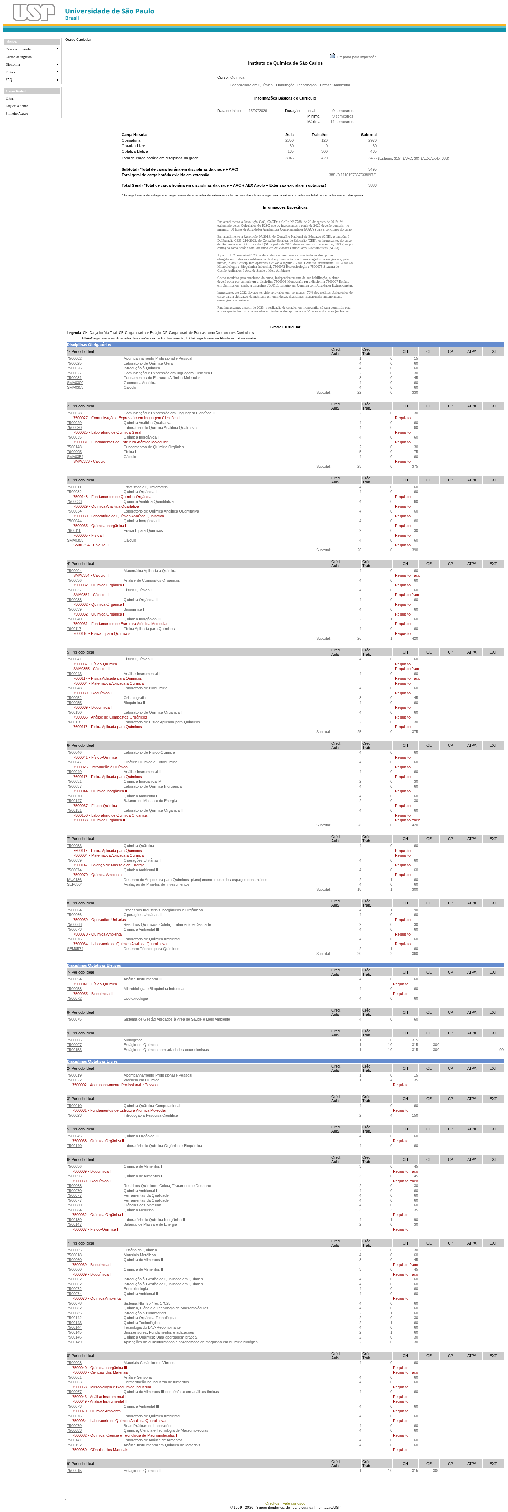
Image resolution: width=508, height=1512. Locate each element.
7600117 (74, 629)
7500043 (74, 674)
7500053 (74, 846)
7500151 (74, 810)
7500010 (74, 1106)
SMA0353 (75, 387)
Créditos (272, 1503)
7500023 (74, 1115)
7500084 (74, 1210)
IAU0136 (74, 879)
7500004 (74, 571)
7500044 (74, 521)
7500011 (74, 487)
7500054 (74, 979)
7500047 (74, 762)
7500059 (74, 860)
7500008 (74, 1363)
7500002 (74, 358)
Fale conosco (294, 1503)
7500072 (74, 998)
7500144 (74, 1327)
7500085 (74, 1313)
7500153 (74, 1050)
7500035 (74, 437)
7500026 (74, 368)
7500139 (74, 1220)
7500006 (74, 1040)
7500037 (74, 590)
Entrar (10, 98)
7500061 (74, 1377)
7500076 (74, 939)
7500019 (74, 1075)
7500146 (74, 1337)
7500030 (74, 427)
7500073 (74, 929)
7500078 (74, 1303)
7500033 (74, 501)
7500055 (74, 703)
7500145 (74, 1332)
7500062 (74, 1279)
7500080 (74, 1205)
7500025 (74, 363)
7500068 (74, 924)
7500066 (74, 915)
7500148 (74, 447)
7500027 (74, 373)
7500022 (74, 1080)
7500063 (74, 1382)
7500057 (74, 786)
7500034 (74, 511)
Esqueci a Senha (17, 106)
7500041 (74, 659)
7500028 (74, 413)
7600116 (74, 530)
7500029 (74, 423)
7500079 (74, 1426)
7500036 (74, 580)
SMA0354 (75, 456)
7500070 (74, 796)
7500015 (74, 1470)
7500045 (74, 1136)
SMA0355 (75, 540)
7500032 (74, 492)
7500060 (74, 1260)
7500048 (74, 688)
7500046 (74, 752)
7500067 (74, 1392)
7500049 (74, 772)
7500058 (74, 989)
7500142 (74, 1318)
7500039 (74, 609)
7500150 (74, 712)
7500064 (74, 910)
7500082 (74, 1308)
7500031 (74, 378)
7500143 (74, 1323)
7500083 (74, 1430)
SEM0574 (75, 949)
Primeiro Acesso (17, 113)
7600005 (74, 452)
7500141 (74, 1440)
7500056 (74, 1166)
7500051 (74, 781)
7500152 (74, 1445)
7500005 (74, 1250)
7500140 (74, 1146)
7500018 (74, 1255)
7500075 (74, 1019)
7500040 (74, 619)
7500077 (74, 1195)
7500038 (74, 600)
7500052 (74, 698)
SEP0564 (75, 884)
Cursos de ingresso (19, 57)
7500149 (74, 1342)
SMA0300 (75, 383)
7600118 (74, 722)
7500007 (74, 1045)
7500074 (74, 870)
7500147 (74, 801)
